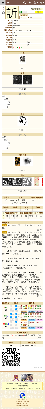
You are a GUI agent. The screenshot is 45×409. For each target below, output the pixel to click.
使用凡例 (18, 383)
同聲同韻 (23, 311)
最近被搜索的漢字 (22, 385)
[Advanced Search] (30, 2)
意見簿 (38, 388)
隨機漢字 (34, 383)
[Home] (8, 2)
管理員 (22, 391)
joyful (33, 345)
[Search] (24, 2)
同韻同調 (31, 311)
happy (27, 345)
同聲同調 (39, 311)
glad (22, 345)
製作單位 (14, 388)
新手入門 (10, 383)
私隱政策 (22, 388)
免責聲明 (30, 388)
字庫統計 (26, 383)
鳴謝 (7, 388)
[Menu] (3, 2)
